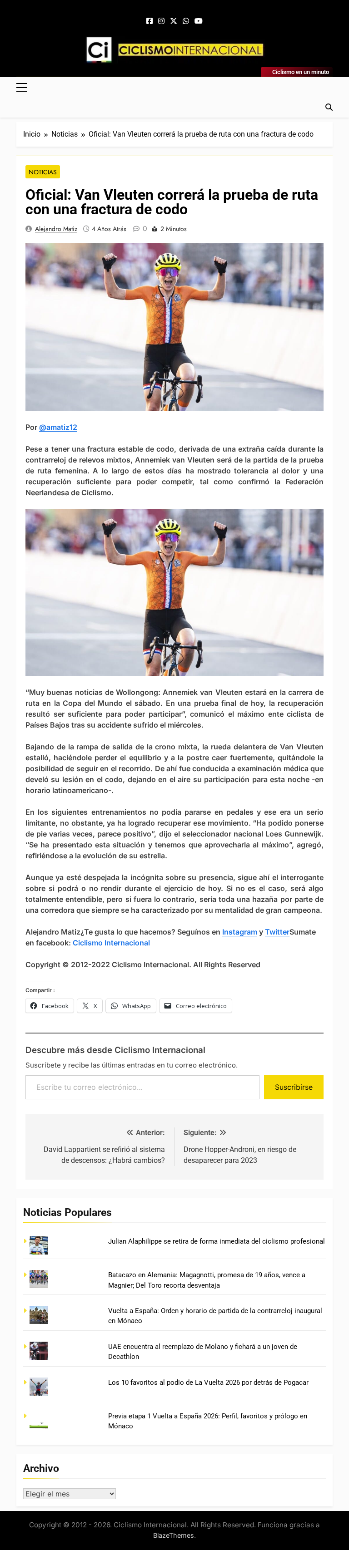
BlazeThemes (173, 1535)
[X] (173, 21)
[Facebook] (149, 21)
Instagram (239, 931)
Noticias (43, 172)
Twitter (277, 931)
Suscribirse (294, 1087)
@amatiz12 (58, 427)
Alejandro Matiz (56, 228)
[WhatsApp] (186, 21)
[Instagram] (161, 21)
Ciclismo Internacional (111, 942)
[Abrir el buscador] (329, 107)
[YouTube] (198, 21)
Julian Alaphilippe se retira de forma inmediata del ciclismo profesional (216, 1241)
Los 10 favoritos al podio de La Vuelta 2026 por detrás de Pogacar (208, 1382)
